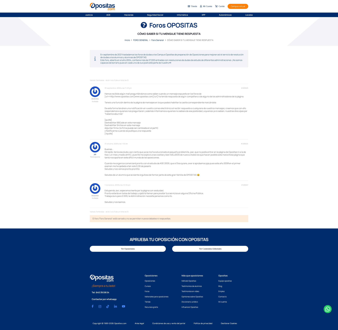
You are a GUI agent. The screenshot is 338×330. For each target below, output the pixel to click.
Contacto (222, 296)
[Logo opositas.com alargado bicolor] (102, 6)
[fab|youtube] (123, 306)
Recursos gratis (151, 307)
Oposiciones (150, 281)
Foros (147, 291)
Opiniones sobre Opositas (192, 296)
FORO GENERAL (140, 40)
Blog (220, 286)
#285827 (244, 185)
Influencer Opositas (190, 307)
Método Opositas (189, 281)
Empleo (221, 291)
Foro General (157, 40)
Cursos (148, 286)
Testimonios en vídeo (190, 291)
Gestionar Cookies (229, 323)
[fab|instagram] (99, 306)
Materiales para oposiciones (156, 296)
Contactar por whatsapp (104, 299)
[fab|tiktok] (107, 306)
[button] (94, 15)
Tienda (147, 301)
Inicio (127, 40)
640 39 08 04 (102, 292)
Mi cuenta (222, 301)
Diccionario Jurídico (190, 301)
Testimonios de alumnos (192, 286)
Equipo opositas (225, 281)
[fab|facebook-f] (92, 306)
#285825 (244, 88)
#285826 (244, 144)
